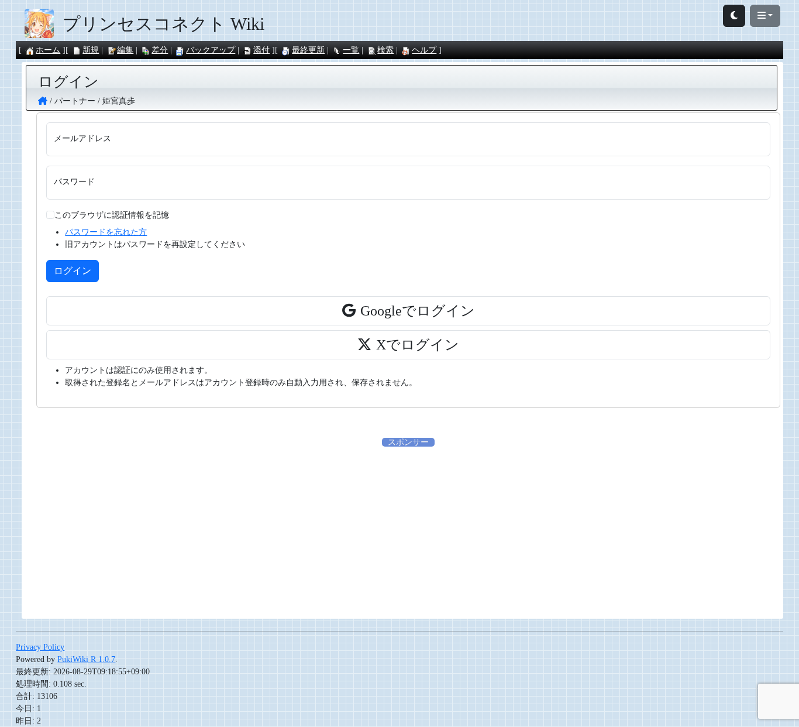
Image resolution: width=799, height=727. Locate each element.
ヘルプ (424, 50)
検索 (385, 50)
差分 (159, 50)
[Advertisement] (408, 530)
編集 (125, 50)
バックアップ (210, 50)
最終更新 (308, 50)
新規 (90, 50)
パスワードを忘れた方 (106, 232)
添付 (261, 50)
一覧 (351, 50)
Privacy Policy (40, 647)
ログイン (72, 271)
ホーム (48, 50)
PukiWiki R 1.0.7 (86, 659)
